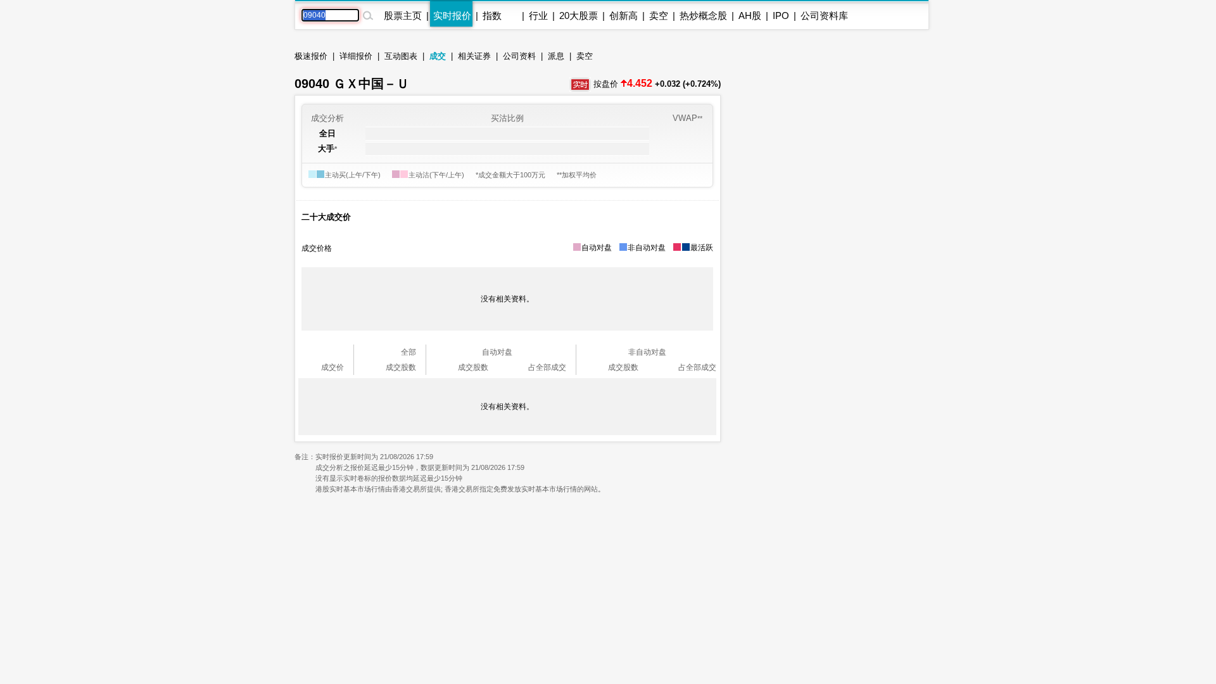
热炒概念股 (703, 15)
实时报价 (452, 15)
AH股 (749, 15)
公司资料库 (824, 15)
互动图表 (400, 56)
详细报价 (355, 56)
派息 (556, 56)
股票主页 (403, 15)
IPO (781, 15)
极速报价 (310, 56)
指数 (492, 15)
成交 (437, 56)
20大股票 (578, 15)
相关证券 (474, 56)
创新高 (623, 15)
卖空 (658, 15)
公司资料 (519, 56)
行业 (538, 15)
